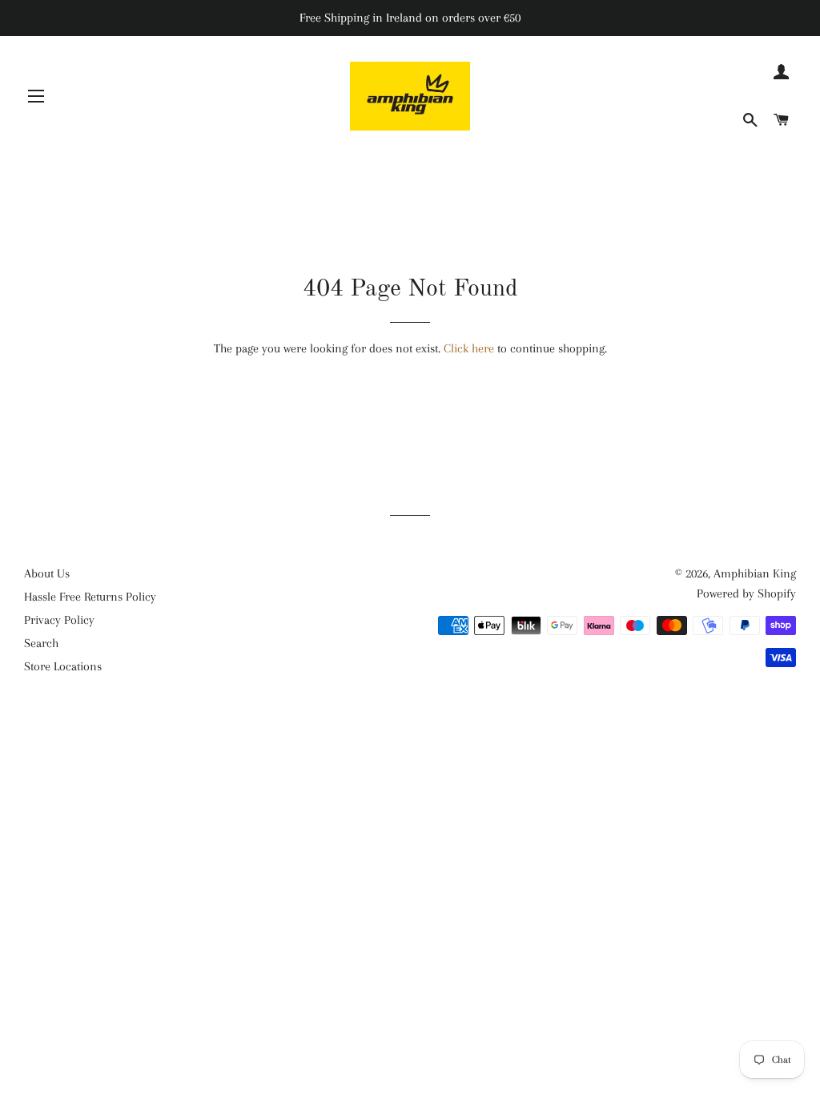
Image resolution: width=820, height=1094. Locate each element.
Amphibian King (754, 573)
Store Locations (63, 666)
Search (41, 643)
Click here (469, 348)
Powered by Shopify (746, 593)
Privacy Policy (59, 620)
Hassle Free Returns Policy (90, 596)
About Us (47, 573)
